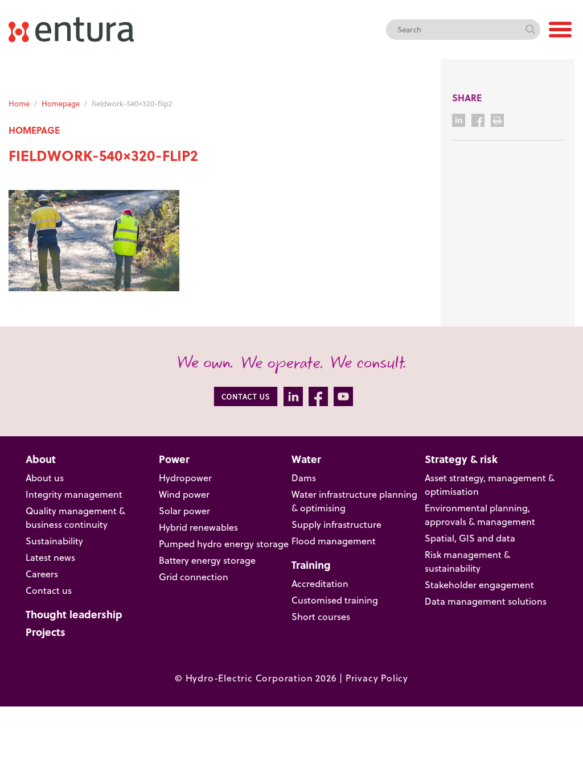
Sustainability (54, 541)
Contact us (49, 590)
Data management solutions (486, 601)
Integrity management (74, 494)
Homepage (61, 103)
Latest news (50, 557)
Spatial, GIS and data (470, 538)
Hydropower (185, 478)
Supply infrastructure (336, 524)
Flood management (334, 541)
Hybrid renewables (198, 527)
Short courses (321, 616)
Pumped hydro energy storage (224, 544)
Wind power (184, 494)
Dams (304, 478)
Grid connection (193, 577)
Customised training (335, 600)
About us (45, 478)
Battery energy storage (207, 560)
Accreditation (320, 583)
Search (530, 29)
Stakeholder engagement (479, 584)
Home (19, 103)
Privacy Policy (377, 678)
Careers (42, 574)
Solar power (184, 511)
